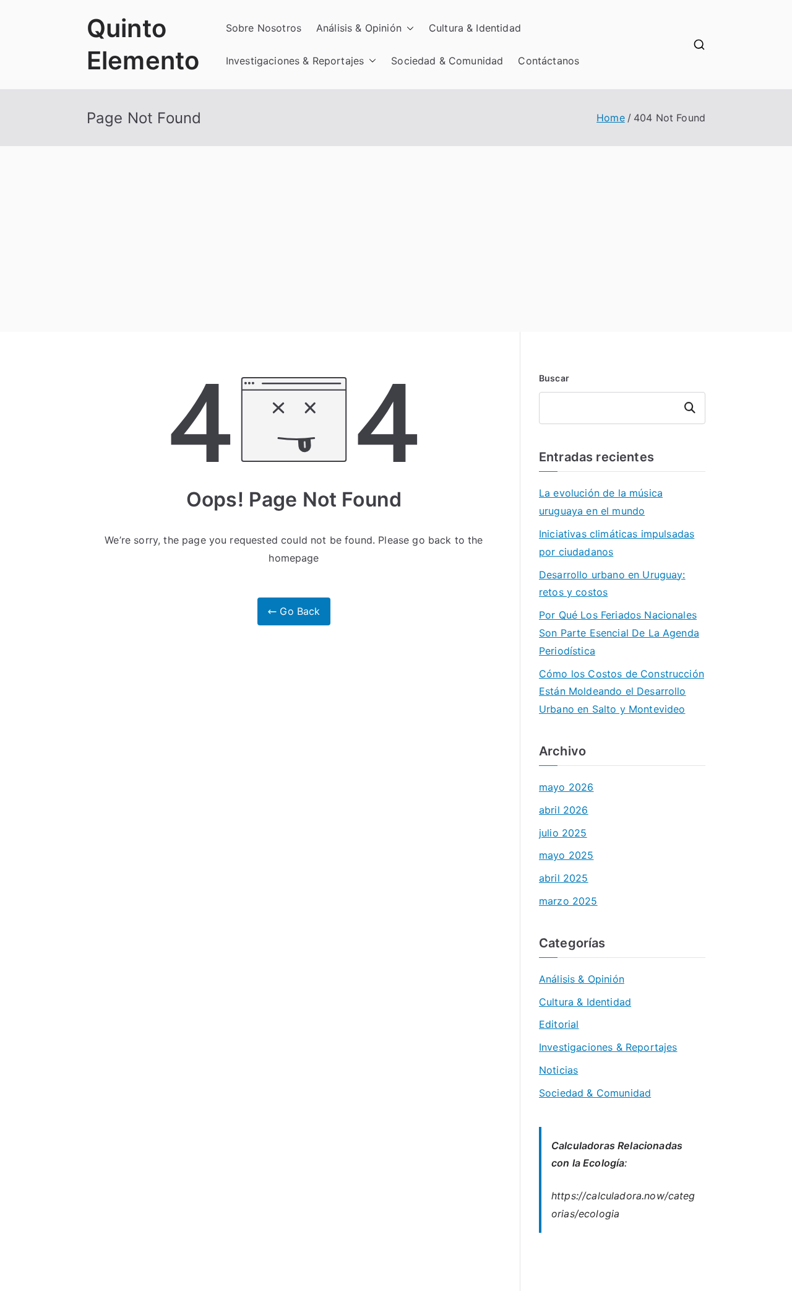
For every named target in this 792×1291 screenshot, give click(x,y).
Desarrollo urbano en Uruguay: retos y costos (612, 583)
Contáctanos (548, 60)
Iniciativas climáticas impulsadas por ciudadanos (616, 543)
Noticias (558, 1070)
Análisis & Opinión (359, 28)
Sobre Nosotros (263, 28)
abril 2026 (563, 810)
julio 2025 (563, 833)
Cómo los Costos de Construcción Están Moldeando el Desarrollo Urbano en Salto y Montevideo (621, 691)
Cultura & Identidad (475, 28)
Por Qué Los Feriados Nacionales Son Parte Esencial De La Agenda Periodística (619, 633)
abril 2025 (563, 878)
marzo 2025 (568, 901)
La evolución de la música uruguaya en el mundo (601, 502)
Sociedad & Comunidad (447, 60)
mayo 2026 (566, 787)
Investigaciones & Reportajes (295, 60)
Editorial (559, 1024)
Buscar (554, 378)
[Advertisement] (396, 239)
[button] (408, 28)
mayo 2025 (566, 855)
